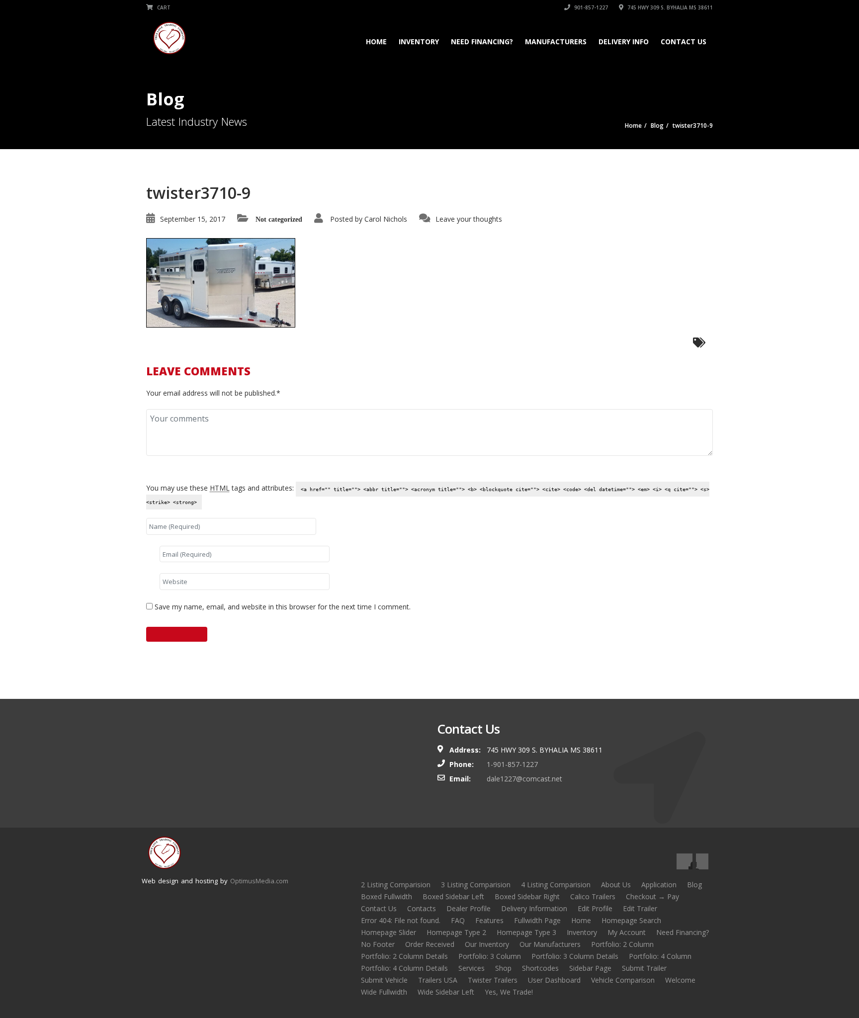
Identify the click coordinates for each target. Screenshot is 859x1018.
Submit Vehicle (384, 980)
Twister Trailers (492, 980)
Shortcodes (540, 968)
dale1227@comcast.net (524, 778)
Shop (503, 968)
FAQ (458, 920)
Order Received (429, 944)
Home (376, 41)
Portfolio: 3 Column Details (574, 956)
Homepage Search (631, 920)
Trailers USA (437, 980)
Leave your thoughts (468, 219)
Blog (694, 884)
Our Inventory (487, 944)
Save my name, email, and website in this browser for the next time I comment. (283, 606)
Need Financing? (482, 41)
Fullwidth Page (537, 920)
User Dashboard (554, 980)
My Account (626, 932)
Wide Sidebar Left (446, 992)
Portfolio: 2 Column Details (404, 956)
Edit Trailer (640, 908)
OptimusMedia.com (259, 880)
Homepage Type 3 (526, 932)
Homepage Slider (388, 932)
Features (489, 920)
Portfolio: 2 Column (622, 944)
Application (659, 884)
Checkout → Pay (652, 896)
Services (471, 968)
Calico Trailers (592, 896)
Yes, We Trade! (509, 992)
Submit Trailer (644, 968)
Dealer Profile (468, 908)
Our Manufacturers (550, 944)
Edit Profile (595, 908)
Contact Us (683, 41)
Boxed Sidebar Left (453, 896)
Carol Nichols (385, 219)
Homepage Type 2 (456, 932)
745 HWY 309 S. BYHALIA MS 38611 (669, 7)
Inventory (419, 41)
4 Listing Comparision (556, 884)
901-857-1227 (590, 7)
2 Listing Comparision (395, 884)
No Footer (378, 944)
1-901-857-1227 (512, 764)
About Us (616, 884)
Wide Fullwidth (384, 992)
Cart (163, 7)
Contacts (421, 908)
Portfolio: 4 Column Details (404, 968)
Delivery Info (624, 41)
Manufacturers (556, 41)
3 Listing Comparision (476, 884)
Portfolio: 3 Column (489, 956)
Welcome (680, 980)
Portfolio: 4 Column (660, 956)
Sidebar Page (590, 968)
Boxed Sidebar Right (527, 896)
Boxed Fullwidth (386, 896)
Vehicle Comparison (623, 980)
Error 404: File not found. (400, 920)
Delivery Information (534, 908)
